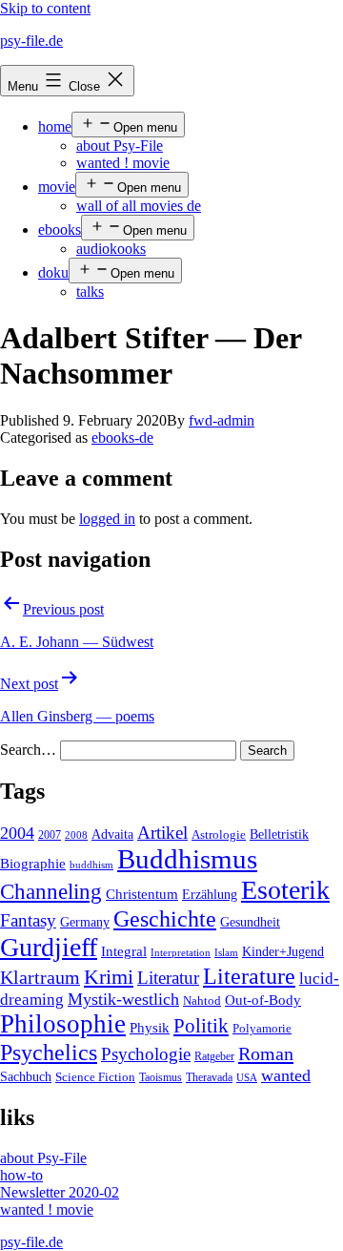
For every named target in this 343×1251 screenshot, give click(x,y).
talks (90, 291)
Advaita (112, 834)
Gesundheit (250, 921)
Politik (201, 1025)
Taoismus (160, 1077)
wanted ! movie (123, 163)
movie (56, 186)
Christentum (142, 894)
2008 (76, 835)
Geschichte (164, 918)
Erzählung (209, 894)
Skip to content (45, 8)
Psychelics (48, 1052)
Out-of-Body (263, 1000)
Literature (249, 976)
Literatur (168, 978)
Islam (226, 953)
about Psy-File (119, 145)
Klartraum (40, 977)
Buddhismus (187, 859)
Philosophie (63, 1024)
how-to (21, 1175)
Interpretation (181, 953)
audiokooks (111, 248)
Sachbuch (25, 1077)
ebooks (59, 229)
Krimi (108, 977)
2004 (17, 833)
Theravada (209, 1077)
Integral (124, 951)
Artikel (162, 833)
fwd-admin (221, 420)
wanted (286, 1075)
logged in (107, 519)
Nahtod (202, 1001)
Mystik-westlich (123, 999)
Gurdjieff (48, 947)
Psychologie (146, 1054)
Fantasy (28, 920)
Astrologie (219, 835)
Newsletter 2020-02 (59, 1192)
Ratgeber (214, 1056)
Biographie (33, 863)
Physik (150, 1027)
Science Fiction (95, 1077)
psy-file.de (31, 40)
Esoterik (285, 890)
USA (246, 1078)
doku (53, 272)
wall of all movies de (138, 206)
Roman (265, 1053)
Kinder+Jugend (283, 951)
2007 (49, 835)
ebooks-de (122, 437)
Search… (28, 749)
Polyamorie (262, 1028)
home (54, 126)
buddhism (91, 865)
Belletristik (279, 834)
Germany (85, 922)
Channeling (51, 892)
